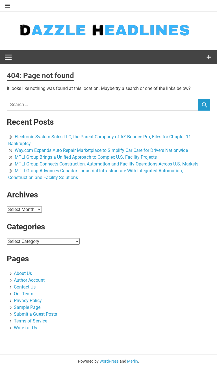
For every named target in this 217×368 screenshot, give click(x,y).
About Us (23, 273)
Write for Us (25, 327)
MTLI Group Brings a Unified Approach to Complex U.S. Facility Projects (86, 157)
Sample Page (27, 307)
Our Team (23, 293)
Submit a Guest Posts (35, 314)
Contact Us (25, 287)
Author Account (29, 280)
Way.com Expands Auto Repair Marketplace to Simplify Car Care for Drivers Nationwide (101, 150)
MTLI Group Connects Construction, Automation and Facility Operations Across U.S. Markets (106, 164)
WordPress (109, 361)
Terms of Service (30, 321)
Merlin (132, 361)
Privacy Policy (28, 300)
